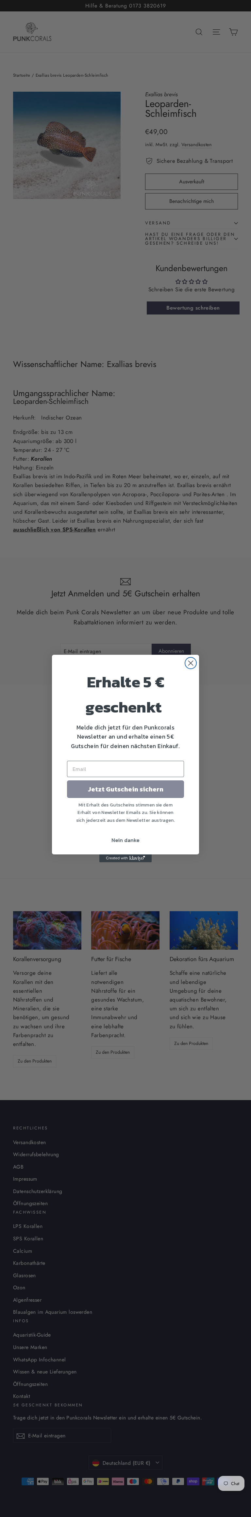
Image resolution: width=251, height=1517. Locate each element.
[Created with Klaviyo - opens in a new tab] (125, 858)
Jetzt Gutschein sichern (125, 789)
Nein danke (125, 840)
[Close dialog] (190, 663)
